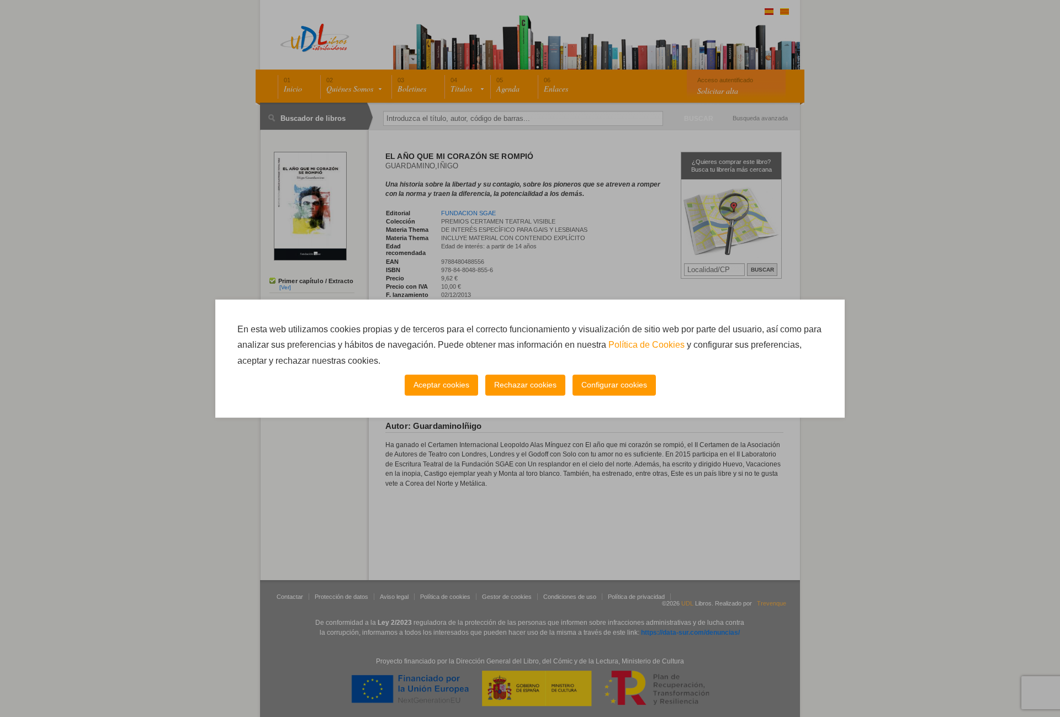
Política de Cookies (646, 344)
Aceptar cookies (441, 384)
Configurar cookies (614, 384)
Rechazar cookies (525, 384)
